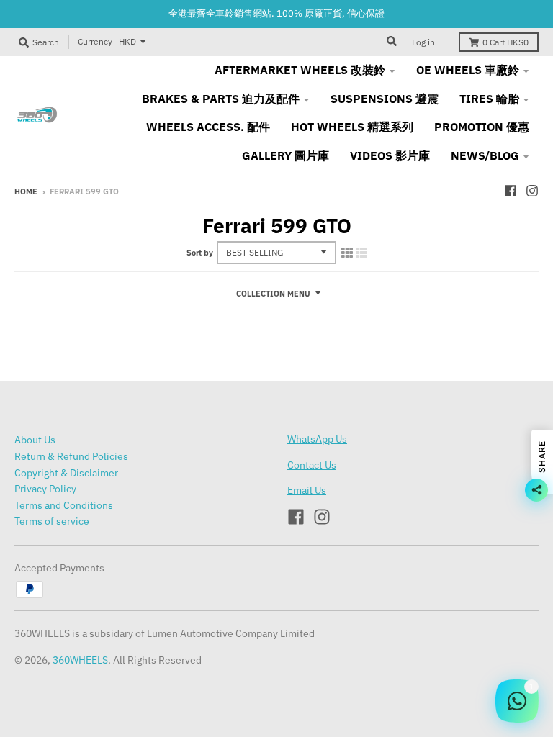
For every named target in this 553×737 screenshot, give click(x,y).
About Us (34, 439)
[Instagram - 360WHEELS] (532, 190)
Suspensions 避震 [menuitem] (385, 98)
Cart (505, 42)
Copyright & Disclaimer (66, 472)
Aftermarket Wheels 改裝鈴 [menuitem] (300, 70)
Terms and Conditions (63, 505)
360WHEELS (80, 660)
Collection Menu (273, 294)
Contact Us (311, 464)
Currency (95, 41)
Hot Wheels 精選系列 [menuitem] (352, 126)
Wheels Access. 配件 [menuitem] (208, 126)
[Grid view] (347, 252)
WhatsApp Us (317, 439)
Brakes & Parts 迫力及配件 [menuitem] (221, 98)
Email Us (306, 490)
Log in (423, 42)
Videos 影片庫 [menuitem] (390, 155)
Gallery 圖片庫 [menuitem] (285, 155)
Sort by (199, 253)
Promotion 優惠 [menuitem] (481, 126)
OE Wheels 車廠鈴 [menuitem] (467, 70)
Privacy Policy (45, 488)
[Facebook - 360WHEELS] (510, 190)
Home (25, 191)
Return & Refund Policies (71, 456)
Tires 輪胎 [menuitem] (489, 98)
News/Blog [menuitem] (485, 155)
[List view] (361, 252)
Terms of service (51, 521)
